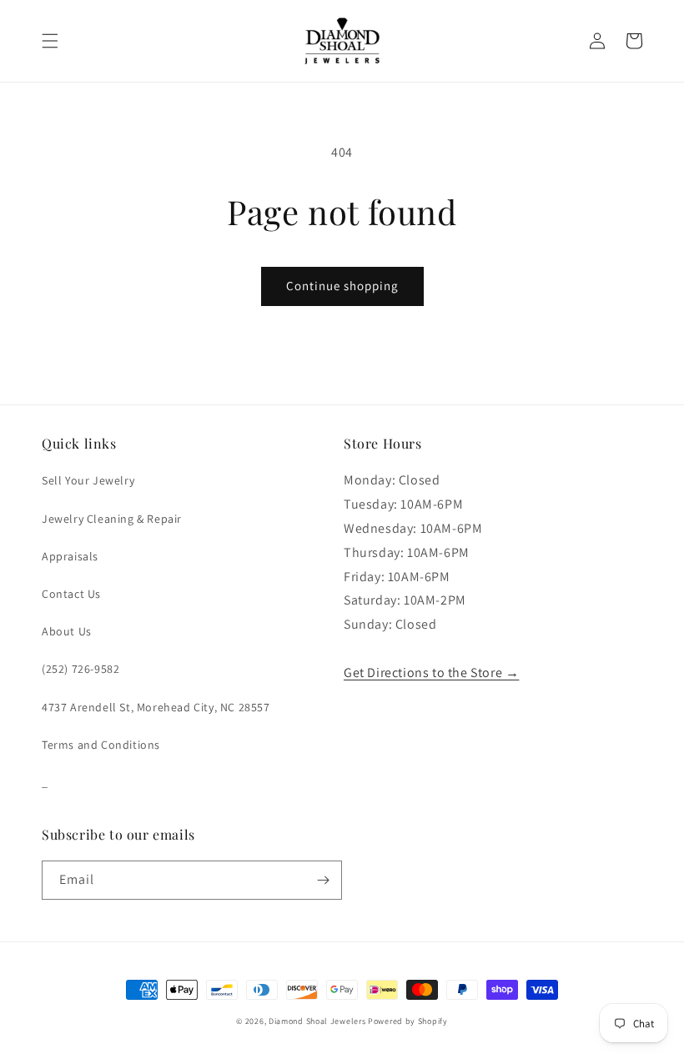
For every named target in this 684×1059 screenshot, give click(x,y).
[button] (50, 41)
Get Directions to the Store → (431, 672)
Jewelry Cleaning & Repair (112, 518)
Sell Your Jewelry (88, 480)
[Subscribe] (322, 880)
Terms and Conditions (101, 744)
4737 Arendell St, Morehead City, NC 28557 (156, 707)
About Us (67, 631)
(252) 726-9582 (80, 668)
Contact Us (71, 593)
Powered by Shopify (408, 1021)
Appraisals (70, 556)
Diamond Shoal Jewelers (317, 1021)
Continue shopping (342, 286)
